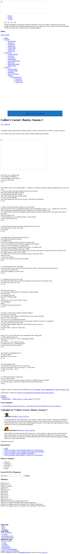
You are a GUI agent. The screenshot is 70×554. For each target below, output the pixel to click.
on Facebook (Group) (8, 537)
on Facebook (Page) (7, 536)
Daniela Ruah (12, 59)
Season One (11, 51)
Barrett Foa (11, 62)
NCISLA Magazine (11, 549)
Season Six (11, 43)
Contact (10, 19)
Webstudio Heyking (24, 552)
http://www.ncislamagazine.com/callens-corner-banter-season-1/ (36, 392)
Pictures (10, 75)
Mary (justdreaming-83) (48, 389)
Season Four (11, 46)
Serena (63, 389)
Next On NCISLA (13, 74)
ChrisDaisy (37, 389)
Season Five (11, 44)
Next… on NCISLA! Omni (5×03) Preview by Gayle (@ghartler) (42, 406)
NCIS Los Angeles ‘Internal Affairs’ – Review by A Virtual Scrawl (23, 455)
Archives (7, 67)
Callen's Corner (16, 399)
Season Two (11, 49)
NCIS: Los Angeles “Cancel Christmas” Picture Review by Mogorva (24, 452)
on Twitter (4, 534)
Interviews (11, 72)
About (3, 528)
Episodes (7, 39)
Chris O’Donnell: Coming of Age (11, 406)
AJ (31, 389)
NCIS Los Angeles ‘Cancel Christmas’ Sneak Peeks (19, 453)
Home (6, 38)
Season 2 (30, 399)
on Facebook (5, 546)
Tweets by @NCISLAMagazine (35, 113)
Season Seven (12, 41)
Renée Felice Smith (13, 64)
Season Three (12, 48)
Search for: (4, 475)
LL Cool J (11, 56)
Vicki (67, 389)
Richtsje (58, 389)
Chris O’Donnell (13, 54)
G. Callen (24, 399)
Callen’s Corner (12, 69)
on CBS (4, 542)
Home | (10, 16)
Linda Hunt (11, 57)
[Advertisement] (35, 97)
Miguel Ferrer (12, 66)
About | (10, 17)
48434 (6, 448)
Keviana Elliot (6, 399)
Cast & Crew (8, 52)
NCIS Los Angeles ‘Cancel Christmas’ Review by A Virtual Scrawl (23, 450)
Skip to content (5, 35)
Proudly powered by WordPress (10, 551)
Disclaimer (5, 529)
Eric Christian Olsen (14, 61)
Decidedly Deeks (13, 70)
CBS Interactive (6, 547)
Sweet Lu (44, 552)
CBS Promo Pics (16, 77)
